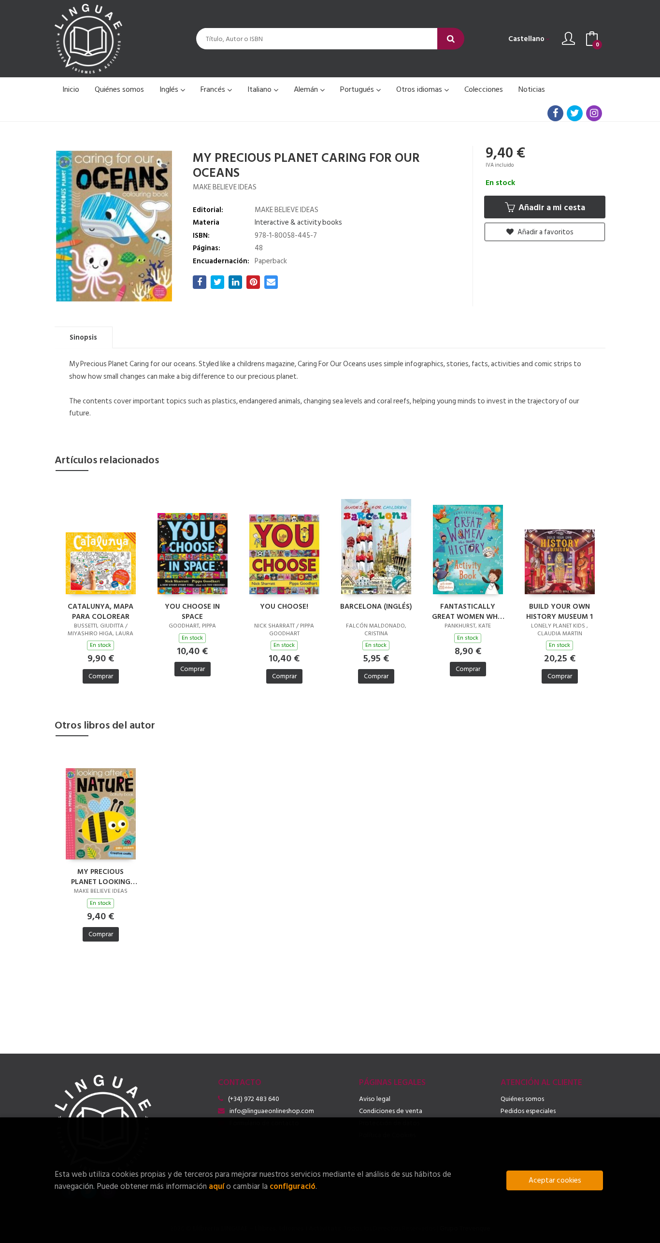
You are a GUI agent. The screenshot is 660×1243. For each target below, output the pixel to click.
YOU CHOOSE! (284, 607)
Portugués (358, 89)
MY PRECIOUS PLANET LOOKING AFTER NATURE (100, 876)
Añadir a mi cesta (551, 207)
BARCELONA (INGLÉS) (376, 607)
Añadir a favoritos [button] (545, 232)
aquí (216, 1186)
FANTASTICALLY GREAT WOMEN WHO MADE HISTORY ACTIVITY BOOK (467, 611)
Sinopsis (83, 337)
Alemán (307, 89)
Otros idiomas (420, 89)
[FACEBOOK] (555, 113)
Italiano (260, 89)
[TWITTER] (575, 113)
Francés (214, 89)
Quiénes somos (522, 1098)
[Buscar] (450, 39)
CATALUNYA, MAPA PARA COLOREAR (100, 611)
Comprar (100, 676)
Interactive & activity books (298, 222)
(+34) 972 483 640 (253, 1098)
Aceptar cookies (555, 1180)
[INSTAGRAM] (594, 113)
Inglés (169, 89)
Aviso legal (374, 1098)
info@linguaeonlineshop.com (272, 1110)
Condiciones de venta (390, 1110)
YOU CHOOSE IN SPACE (192, 611)
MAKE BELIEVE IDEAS (225, 187)
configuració (293, 1186)
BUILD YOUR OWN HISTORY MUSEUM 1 (559, 611)
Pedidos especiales (528, 1110)
